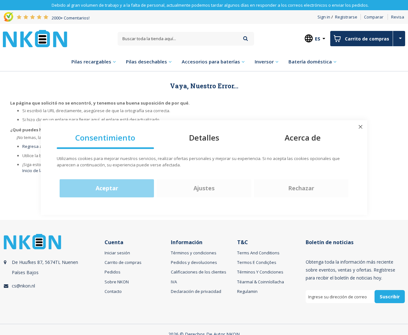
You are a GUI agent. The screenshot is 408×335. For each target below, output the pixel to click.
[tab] (53, 276)
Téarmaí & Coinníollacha (260, 282)
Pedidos (112, 272)
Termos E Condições (256, 262)
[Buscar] (245, 38)
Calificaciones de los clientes (198, 272)
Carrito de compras (123, 262)
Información (186, 242)
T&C (242, 242)
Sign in (323, 17)
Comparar (373, 17)
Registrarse (346, 17)
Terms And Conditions (258, 253)
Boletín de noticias (329, 242)
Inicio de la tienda (39, 170)
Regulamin (247, 291)
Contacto (113, 291)
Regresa (30, 146)
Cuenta (114, 242)
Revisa (397, 17)
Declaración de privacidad (196, 291)
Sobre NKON (117, 282)
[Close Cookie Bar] (360, 127)
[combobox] (185, 39)
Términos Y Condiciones (260, 272)
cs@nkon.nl (23, 286)
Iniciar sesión (117, 253)
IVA (174, 282)
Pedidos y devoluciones (194, 262)
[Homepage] (35, 38)
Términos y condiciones (193, 253)
